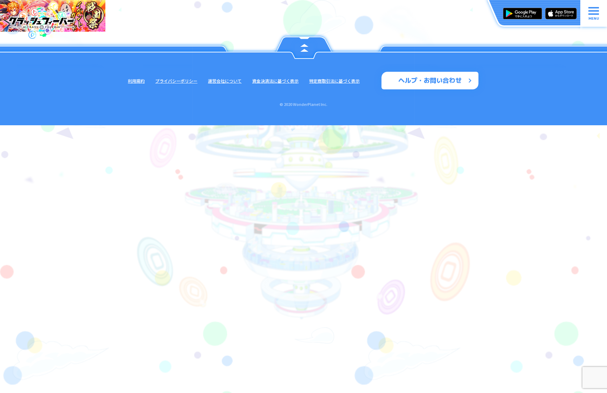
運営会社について (225, 81)
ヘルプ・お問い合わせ (430, 80)
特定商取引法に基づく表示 (334, 81)
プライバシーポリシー (176, 81)
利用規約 (136, 81)
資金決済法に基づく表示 (275, 81)
